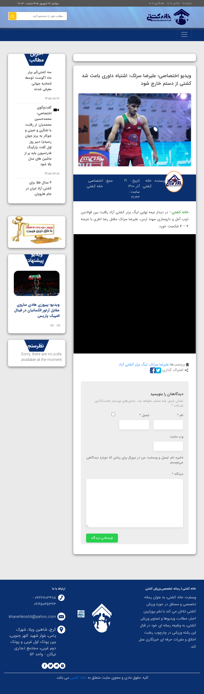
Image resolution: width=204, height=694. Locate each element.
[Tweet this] (157, 370)
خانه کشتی (78, 677)
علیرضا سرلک (159, 364)
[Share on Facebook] (152, 370)
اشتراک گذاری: (172, 370)
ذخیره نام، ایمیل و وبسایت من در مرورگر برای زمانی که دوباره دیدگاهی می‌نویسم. (134, 460)
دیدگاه (177, 474)
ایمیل (144, 415)
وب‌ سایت (176, 436)
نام (180, 415)
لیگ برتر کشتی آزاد (133, 364)
